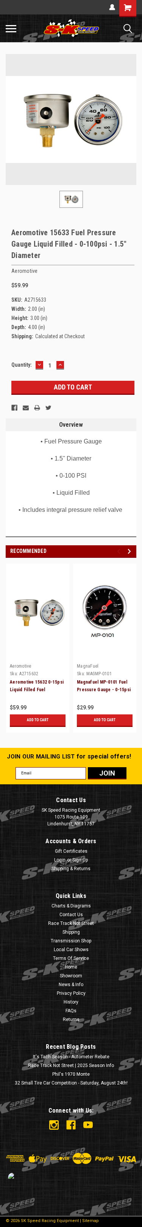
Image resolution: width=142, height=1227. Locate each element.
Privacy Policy (71, 993)
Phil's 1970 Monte (71, 1074)
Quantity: (21, 365)
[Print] (37, 408)
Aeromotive (20, 666)
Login (60, 860)
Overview (71, 424)
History (71, 1002)
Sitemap (90, 1220)
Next (130, 551)
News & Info (71, 984)
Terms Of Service (71, 958)
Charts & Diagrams (71, 906)
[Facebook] (14, 408)
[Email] (26, 408)
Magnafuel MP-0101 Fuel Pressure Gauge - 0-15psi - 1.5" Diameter (104, 689)
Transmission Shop (71, 941)
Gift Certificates (71, 851)
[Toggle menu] (11, 28)
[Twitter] (48, 408)
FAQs (71, 1010)
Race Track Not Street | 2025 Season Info (71, 1065)
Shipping (71, 932)
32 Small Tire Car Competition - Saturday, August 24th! (71, 1083)
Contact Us (71, 914)
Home (71, 967)
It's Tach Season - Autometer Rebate (71, 1056)
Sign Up (80, 860)
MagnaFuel (87, 666)
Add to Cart (37, 720)
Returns (71, 1019)
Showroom (71, 975)
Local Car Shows (71, 949)
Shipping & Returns (71, 868)
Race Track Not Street (71, 923)
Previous (120, 551)
